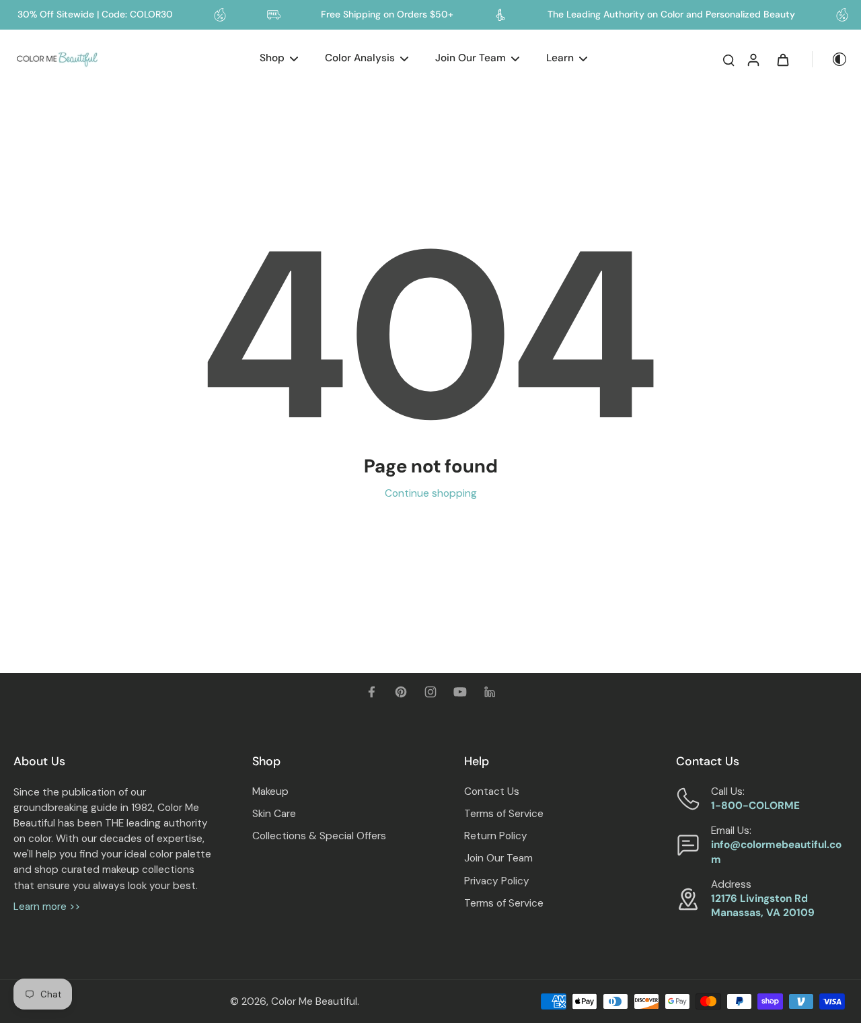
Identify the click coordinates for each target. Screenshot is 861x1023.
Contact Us (491, 791)
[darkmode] (830, 59)
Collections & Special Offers (319, 836)
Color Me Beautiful (314, 1001)
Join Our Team (498, 858)
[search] (728, 59)
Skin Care (274, 813)
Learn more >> (46, 906)
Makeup (270, 791)
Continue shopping (431, 493)
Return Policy (495, 836)
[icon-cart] (782, 59)
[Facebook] (371, 692)
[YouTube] (460, 692)
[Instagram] (430, 692)
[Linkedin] (489, 692)
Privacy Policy (496, 881)
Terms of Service (504, 813)
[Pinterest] (401, 692)
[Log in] (753, 59)
